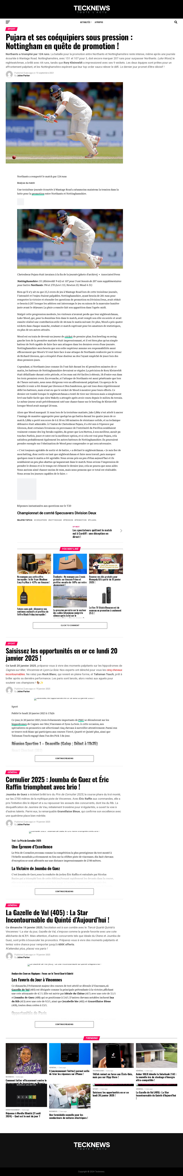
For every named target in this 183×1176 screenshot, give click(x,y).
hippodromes (19, 724)
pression (68, 520)
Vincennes (54, 980)
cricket (68, 336)
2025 (38, 840)
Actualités (85, 22)
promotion (38, 193)
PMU (81, 720)
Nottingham (55, 520)
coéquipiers (41, 520)
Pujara (92, 520)
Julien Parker (23, 75)
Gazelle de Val (20, 989)
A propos (99, 22)
